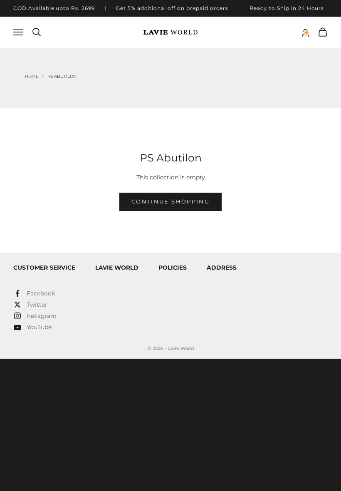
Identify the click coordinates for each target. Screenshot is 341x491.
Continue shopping (170, 201)
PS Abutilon (62, 76)
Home (32, 76)
